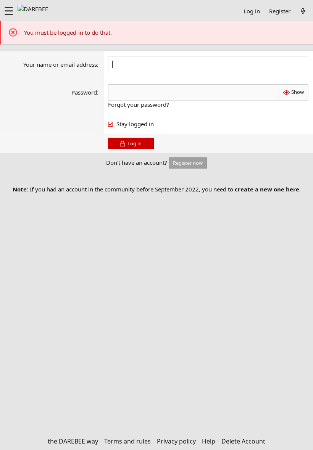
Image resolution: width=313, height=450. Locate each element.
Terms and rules (127, 441)
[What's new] (303, 11)
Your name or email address (60, 64)
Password (84, 92)
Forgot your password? (138, 104)
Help (208, 441)
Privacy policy (176, 441)
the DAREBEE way (73, 441)
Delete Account (243, 441)
